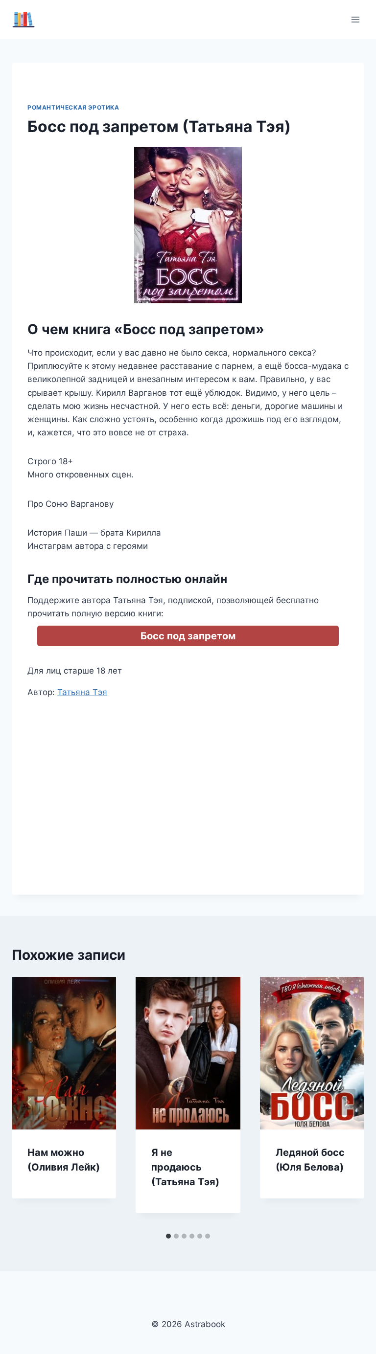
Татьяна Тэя (82, 692)
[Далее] (346, 1102)
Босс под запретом (188, 636)
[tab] (168, 1236)
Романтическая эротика (73, 107)
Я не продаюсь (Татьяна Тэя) (185, 1167)
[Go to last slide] (29, 1102)
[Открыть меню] (355, 19)
